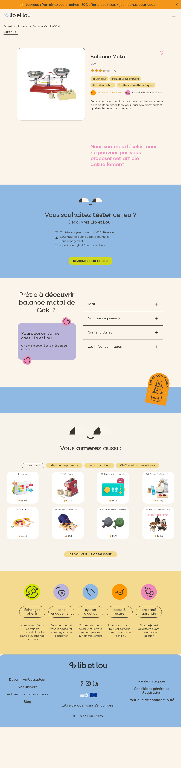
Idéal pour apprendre (125, 79)
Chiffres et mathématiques (136, 85)
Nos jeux (22, 26)
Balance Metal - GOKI (46, 26)
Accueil (8, 26)
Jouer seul (99, 79)
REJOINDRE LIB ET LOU (90, 261)
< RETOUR (10, 32)
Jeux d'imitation (102, 85)
